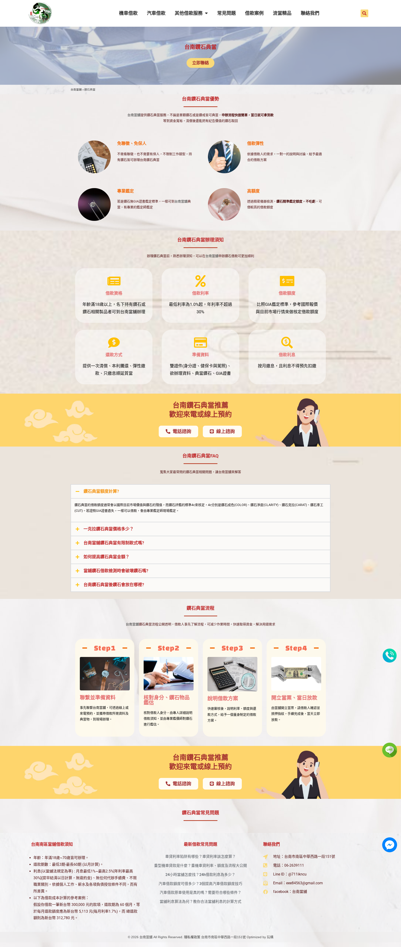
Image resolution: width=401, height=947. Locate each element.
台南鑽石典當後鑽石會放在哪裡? (114, 584)
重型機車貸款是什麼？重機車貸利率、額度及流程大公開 (200, 865)
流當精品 (282, 13)
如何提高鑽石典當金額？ (106, 556)
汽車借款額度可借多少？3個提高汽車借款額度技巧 (200, 884)
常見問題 (226, 13)
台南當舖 (76, 89)
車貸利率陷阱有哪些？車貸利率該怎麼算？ (200, 856)
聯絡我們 (310, 13)
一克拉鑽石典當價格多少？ (109, 528)
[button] (364, 13)
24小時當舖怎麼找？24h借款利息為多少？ (200, 874)
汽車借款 (156, 13)
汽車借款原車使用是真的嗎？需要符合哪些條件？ (200, 892)
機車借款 (128, 13)
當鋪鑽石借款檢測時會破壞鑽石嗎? (116, 570)
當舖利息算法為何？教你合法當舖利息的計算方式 (200, 901)
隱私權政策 (192, 937)
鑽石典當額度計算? (101, 491)
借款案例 (254, 13)
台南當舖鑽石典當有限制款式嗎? (114, 542)
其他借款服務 (189, 13)
